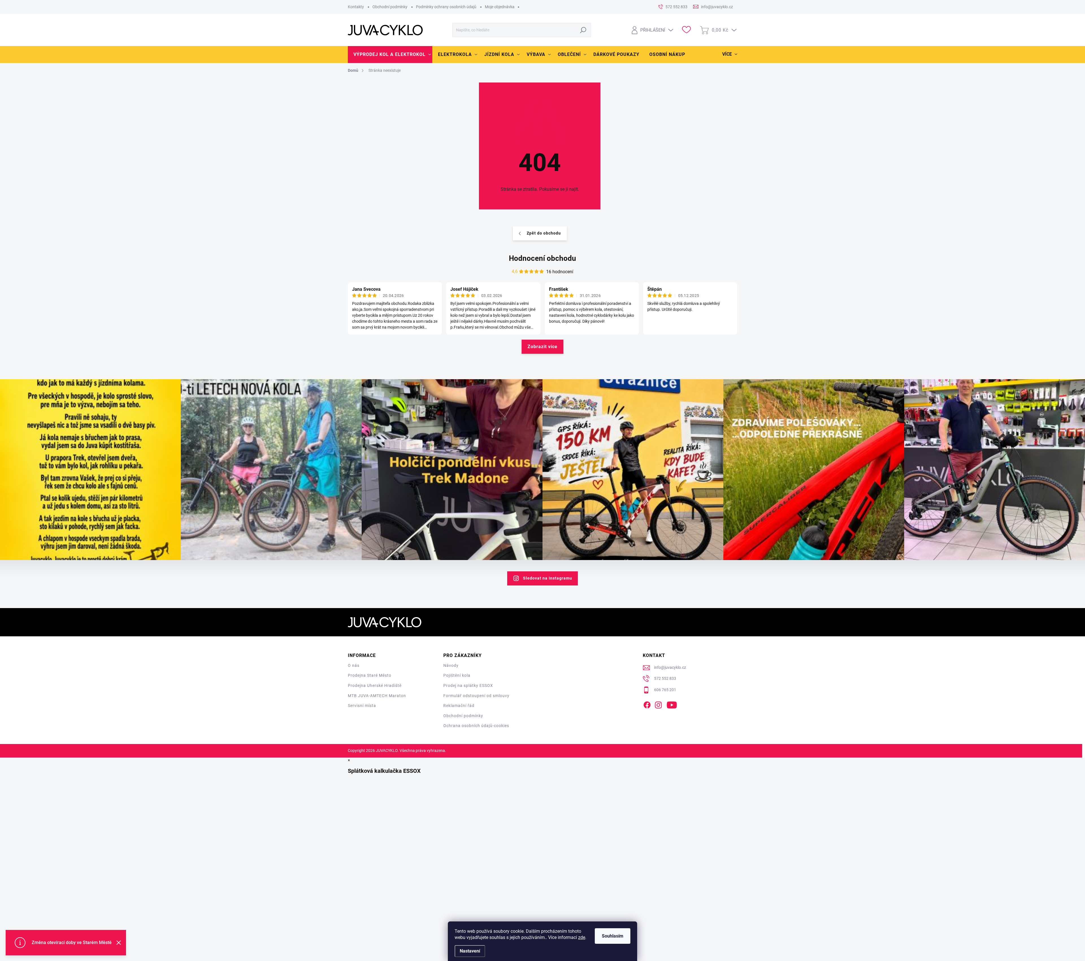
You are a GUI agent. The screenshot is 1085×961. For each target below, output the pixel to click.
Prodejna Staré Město (369, 675)
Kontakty (356, 7)
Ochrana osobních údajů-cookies (476, 725)
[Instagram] (658, 704)
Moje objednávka (500, 7)
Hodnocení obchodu (542, 258)
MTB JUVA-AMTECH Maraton (377, 695)
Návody (451, 665)
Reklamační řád (458, 705)
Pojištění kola (456, 675)
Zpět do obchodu (544, 233)
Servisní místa (362, 705)
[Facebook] (647, 704)
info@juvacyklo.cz (670, 667)
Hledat (583, 30)
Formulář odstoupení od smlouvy (476, 695)
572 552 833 (665, 678)
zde (581, 937)
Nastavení (470, 951)
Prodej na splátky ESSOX (468, 685)
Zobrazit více (542, 346)
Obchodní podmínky (389, 7)
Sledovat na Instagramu (547, 578)
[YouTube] (671, 704)
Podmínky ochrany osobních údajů (446, 7)
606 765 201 (665, 689)
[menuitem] (390, 54)
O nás (353, 665)
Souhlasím (612, 936)
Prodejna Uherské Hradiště (375, 685)
